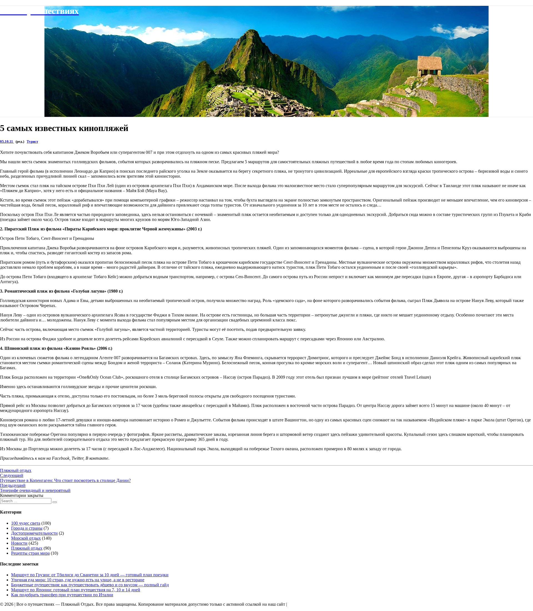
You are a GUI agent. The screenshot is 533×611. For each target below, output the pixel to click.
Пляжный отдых (15, 470)
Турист (32, 141)
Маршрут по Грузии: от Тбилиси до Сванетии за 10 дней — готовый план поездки (90, 574)
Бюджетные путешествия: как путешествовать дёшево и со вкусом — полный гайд (90, 584)
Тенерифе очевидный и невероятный (35, 488)
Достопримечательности (34, 533)
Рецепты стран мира (30, 553)
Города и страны (26, 528)
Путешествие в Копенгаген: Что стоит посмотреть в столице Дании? (65, 478)
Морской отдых (26, 538)
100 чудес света (25, 523)
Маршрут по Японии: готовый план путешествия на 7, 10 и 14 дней (75, 589)
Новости (19, 543)
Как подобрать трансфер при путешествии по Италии (62, 594)
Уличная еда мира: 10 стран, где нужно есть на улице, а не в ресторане (77, 579)
